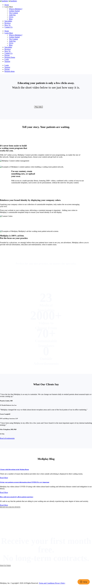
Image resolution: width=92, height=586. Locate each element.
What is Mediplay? (15, 9)
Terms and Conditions (47, 583)
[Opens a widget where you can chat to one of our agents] (83, 582)
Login (6, 59)
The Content (13, 13)
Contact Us (8, 27)
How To (7, 25)
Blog (10, 19)
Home (6, 5)
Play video (38, 107)
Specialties (8, 21)
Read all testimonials (7, 438)
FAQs (11, 17)
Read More (4, 478)
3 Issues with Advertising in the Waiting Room (14, 469)
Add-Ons (12, 15)
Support (7, 61)
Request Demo (9, 57)
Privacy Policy (60, 583)
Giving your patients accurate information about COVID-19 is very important (24, 482)
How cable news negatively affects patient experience (16, 497)
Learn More (8, 33)
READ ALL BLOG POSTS (10, 507)
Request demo (9, 71)
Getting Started (14, 11)
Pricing (7, 55)
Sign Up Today (5, 565)
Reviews (7, 23)
